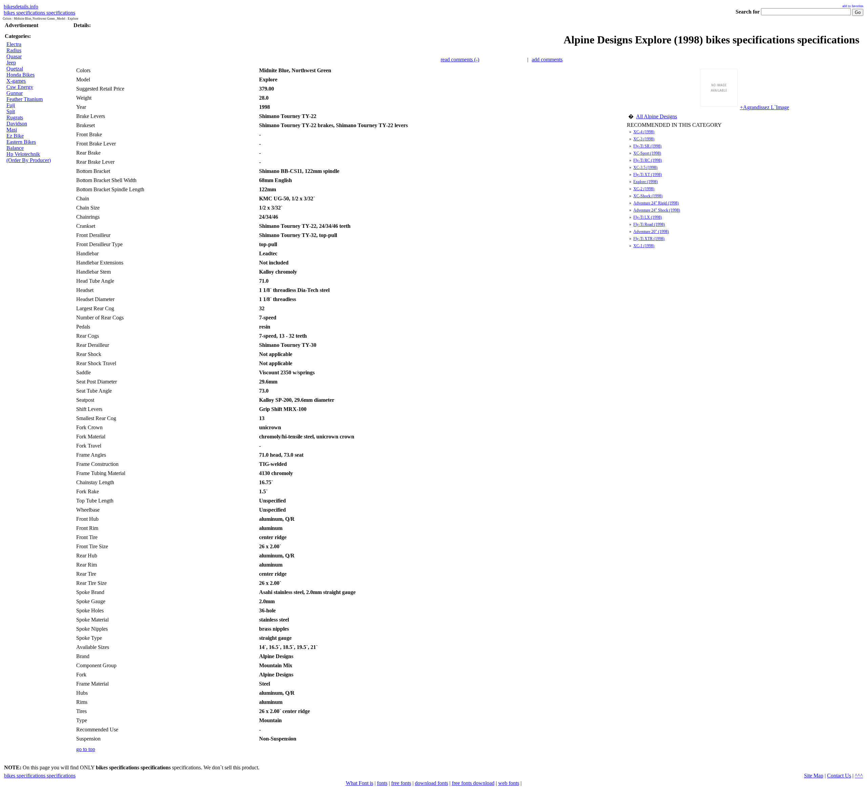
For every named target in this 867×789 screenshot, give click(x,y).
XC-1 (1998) (643, 245)
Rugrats (14, 117)
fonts (382, 783)
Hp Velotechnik (23, 154)
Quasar (14, 56)
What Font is (359, 783)
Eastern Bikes (21, 142)
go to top (85, 749)
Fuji (10, 105)
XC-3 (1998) (643, 139)
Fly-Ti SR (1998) (647, 146)
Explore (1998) (645, 181)
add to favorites (852, 6)
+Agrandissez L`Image (764, 107)
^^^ (859, 775)
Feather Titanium (24, 99)
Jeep (11, 62)
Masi (11, 130)
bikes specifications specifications (39, 13)
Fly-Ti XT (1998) (647, 174)
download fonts (431, 783)
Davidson (16, 123)
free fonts (401, 783)
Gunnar (14, 93)
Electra (13, 44)
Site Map (813, 775)
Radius (13, 50)
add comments (547, 59)
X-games (16, 81)
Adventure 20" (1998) (651, 231)
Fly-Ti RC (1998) (647, 160)
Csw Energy (19, 87)
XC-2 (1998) (643, 188)
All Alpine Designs (656, 116)
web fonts (508, 783)
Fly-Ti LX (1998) (647, 217)
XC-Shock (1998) (647, 196)
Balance (15, 148)
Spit (10, 111)
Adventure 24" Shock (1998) (656, 210)
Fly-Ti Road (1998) (649, 224)
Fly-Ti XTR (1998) (648, 238)
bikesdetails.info (21, 6)
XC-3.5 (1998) (645, 167)
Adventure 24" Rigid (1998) (656, 203)
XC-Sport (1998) (647, 153)
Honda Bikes (20, 75)
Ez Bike (15, 136)
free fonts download (473, 783)
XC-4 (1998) (643, 132)
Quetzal (14, 69)
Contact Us (839, 775)
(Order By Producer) (28, 160)
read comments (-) (460, 59)
